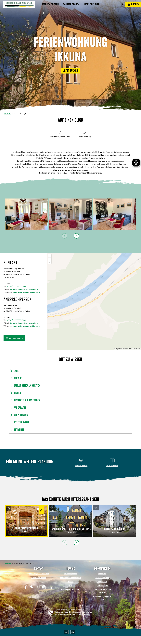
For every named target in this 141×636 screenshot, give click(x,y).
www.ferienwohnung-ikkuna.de (26, 292)
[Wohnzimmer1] (26, 214)
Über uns (102, 573)
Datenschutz (102, 585)
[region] (94, 301)
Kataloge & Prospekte (70, 589)
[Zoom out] (49, 259)
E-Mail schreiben (38, 577)
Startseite (7, 114)
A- (66, 632)
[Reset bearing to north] (49, 262)
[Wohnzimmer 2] (114, 214)
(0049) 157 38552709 (16, 286)
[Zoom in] (49, 255)
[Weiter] (76, 236)
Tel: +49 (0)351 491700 (39, 573)
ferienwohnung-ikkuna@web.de (24, 289)
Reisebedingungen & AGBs (102, 598)
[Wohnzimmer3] (70, 214)
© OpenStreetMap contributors (130, 349)
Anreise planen (70, 573)
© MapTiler (117, 349)
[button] (70, 71)
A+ (72, 632)
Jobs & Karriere (102, 577)
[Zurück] (64, 236)
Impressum (102, 581)
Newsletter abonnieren (70, 577)
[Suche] (122, 4)
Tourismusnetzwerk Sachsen (102, 591)
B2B (70, 585)
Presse (70, 581)
